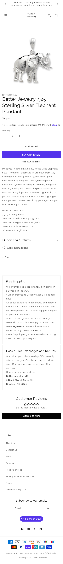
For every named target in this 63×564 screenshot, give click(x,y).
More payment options (31, 162)
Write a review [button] (31, 415)
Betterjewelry (19, 553)
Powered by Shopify (33, 553)
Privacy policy (24, 558)
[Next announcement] (57, 4)
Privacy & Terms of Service (20, 476)
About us (10, 443)
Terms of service (40, 558)
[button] (6, 15)
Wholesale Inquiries (16, 490)
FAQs (8, 456)
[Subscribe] (48, 508)
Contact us (11, 450)
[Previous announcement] (5, 4)
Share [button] (8, 257)
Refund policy (51, 553)
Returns (10, 463)
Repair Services (14, 470)
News (9, 483)
